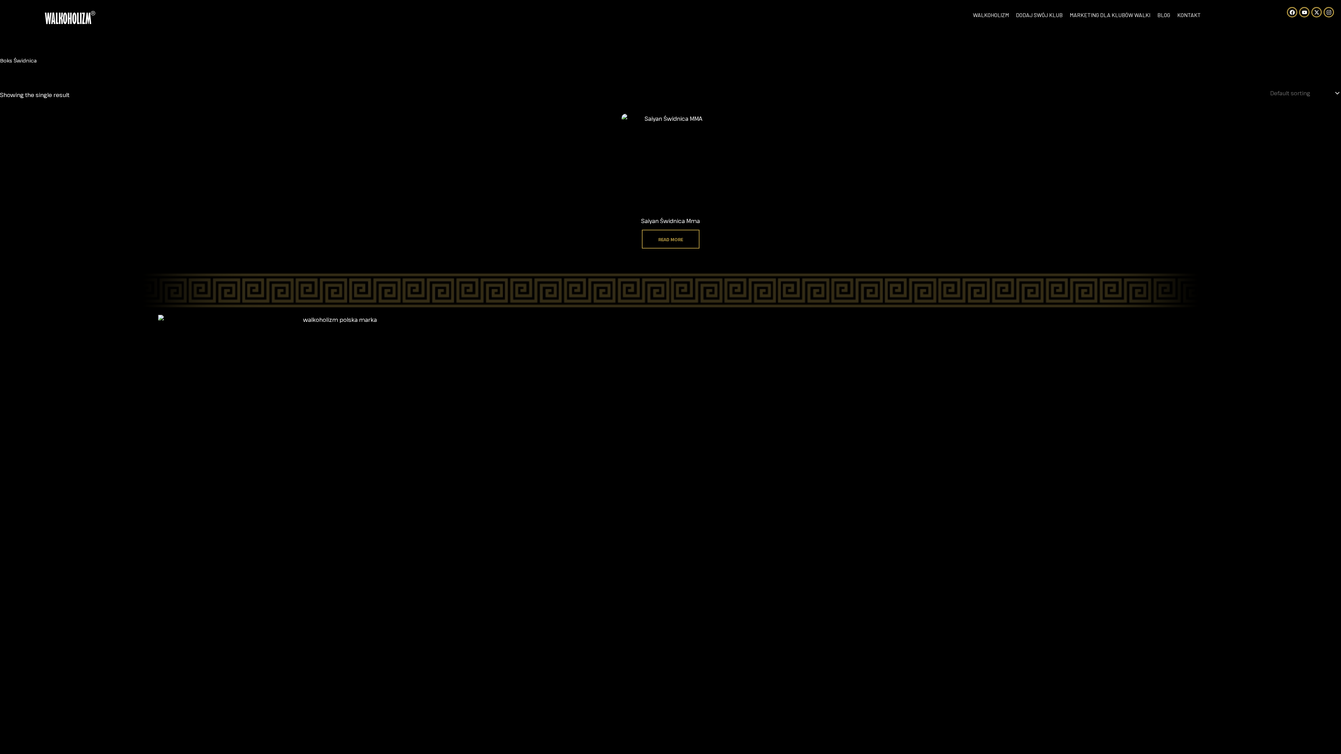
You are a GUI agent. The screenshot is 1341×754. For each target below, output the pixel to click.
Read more (670, 239)
